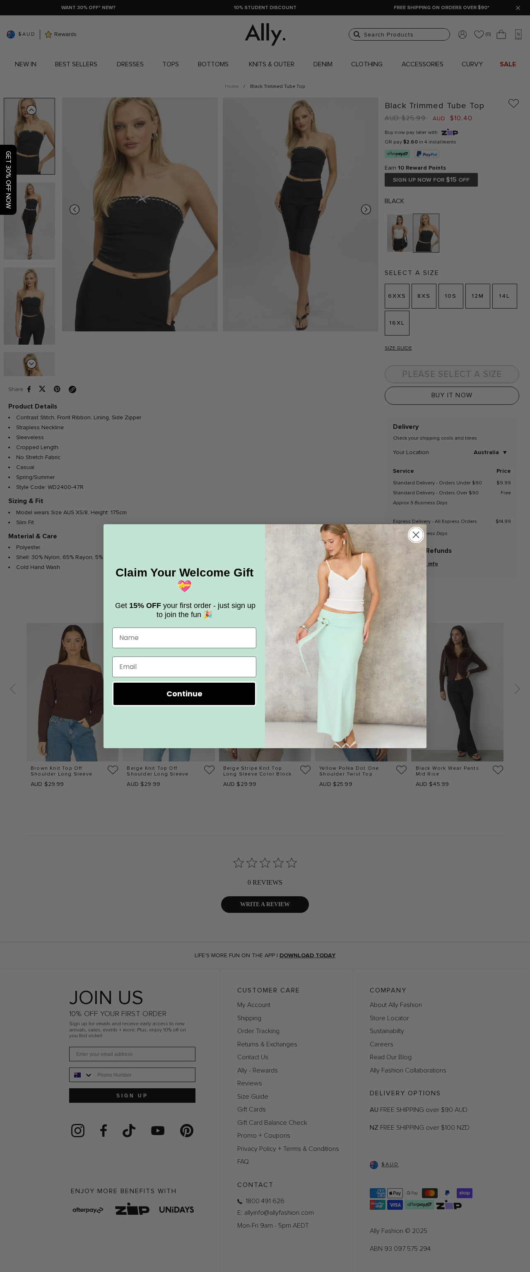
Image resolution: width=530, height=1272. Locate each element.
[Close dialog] (416, 535)
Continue (184, 693)
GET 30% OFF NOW (8, 180)
